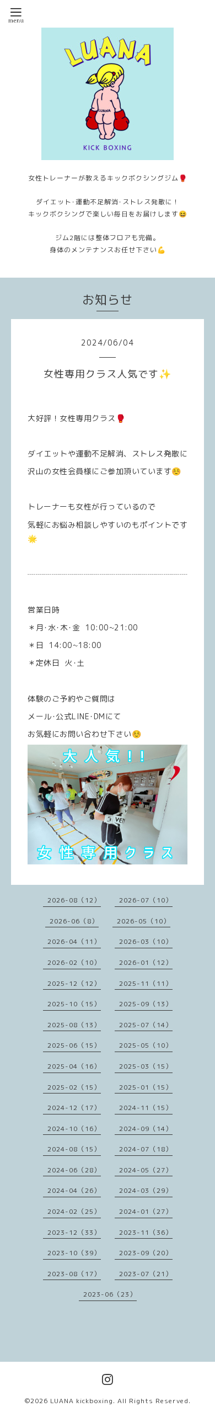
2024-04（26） (74, 1190)
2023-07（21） (146, 1273)
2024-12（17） (74, 1107)
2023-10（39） (74, 1252)
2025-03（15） (146, 1066)
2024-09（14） (146, 1128)
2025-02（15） (74, 1087)
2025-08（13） (74, 1024)
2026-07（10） (146, 900)
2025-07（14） (146, 1024)
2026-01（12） (146, 962)
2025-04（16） (74, 1066)
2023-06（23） (110, 1294)
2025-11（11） (146, 983)
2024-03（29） (146, 1190)
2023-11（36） (146, 1232)
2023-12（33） (74, 1232)
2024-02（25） (74, 1211)
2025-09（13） (146, 1003)
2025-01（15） (146, 1087)
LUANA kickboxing (81, 1400)
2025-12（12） (74, 983)
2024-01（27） (146, 1211)
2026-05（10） (143, 921)
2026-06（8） (74, 921)
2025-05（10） (146, 1045)
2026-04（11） (74, 941)
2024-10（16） (74, 1128)
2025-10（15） (74, 1003)
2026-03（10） (146, 941)
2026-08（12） (74, 900)
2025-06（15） (74, 1045)
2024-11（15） (146, 1107)
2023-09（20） (146, 1252)
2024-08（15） (74, 1149)
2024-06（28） (74, 1170)
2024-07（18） (146, 1149)
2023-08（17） (74, 1273)
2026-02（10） (74, 962)
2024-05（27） (146, 1170)
